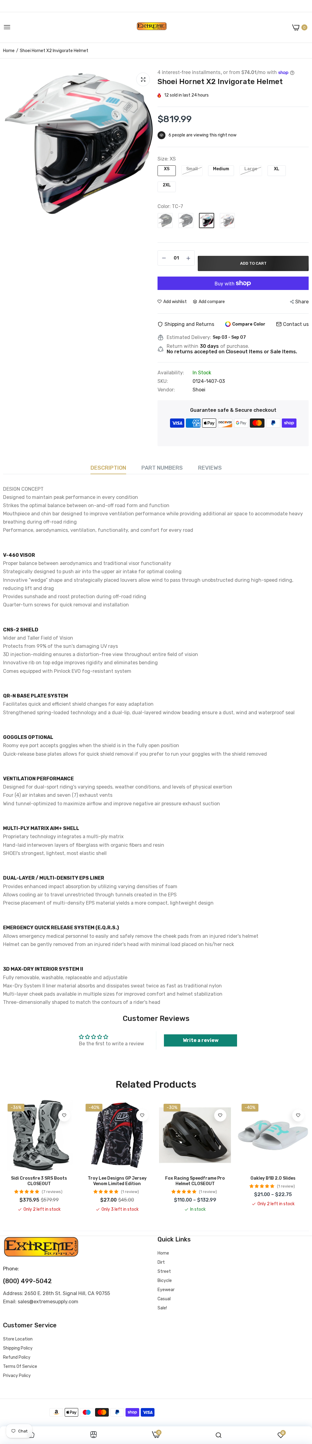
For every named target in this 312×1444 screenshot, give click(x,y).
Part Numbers (162, 467)
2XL (167, 185)
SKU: (163, 381)
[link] (64, 1115)
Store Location (18, 1339)
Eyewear (166, 1289)
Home (9, 50)
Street (164, 1271)
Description (108, 467)
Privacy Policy (17, 1375)
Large (250, 168)
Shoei (199, 390)
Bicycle (165, 1280)
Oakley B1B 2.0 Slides (273, 1178)
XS (166, 168)
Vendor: (166, 390)
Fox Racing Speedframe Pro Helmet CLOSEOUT (195, 1181)
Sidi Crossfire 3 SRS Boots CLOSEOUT (39, 1181)
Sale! (162, 1308)
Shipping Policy (18, 1348)
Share (302, 302)
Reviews (210, 467)
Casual (164, 1298)
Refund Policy (16, 1357)
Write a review (200, 1040)
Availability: (171, 373)
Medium (221, 168)
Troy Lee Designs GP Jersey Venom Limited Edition (117, 1181)
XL (276, 168)
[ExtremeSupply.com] (151, 27)
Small (192, 168)
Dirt (161, 1262)
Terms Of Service (20, 1366)
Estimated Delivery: (189, 337)
